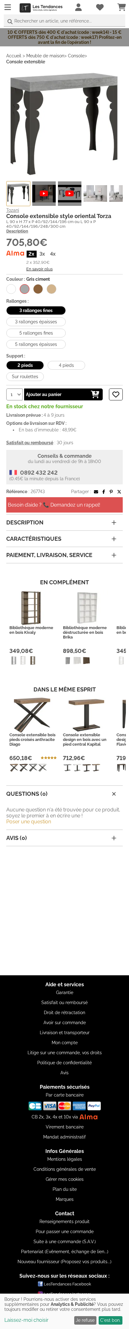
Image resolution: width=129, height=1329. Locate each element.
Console (76, 55)
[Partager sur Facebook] (103, 491)
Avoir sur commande (65, 1022)
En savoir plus (39, 268)
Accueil (13, 55)
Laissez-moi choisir (26, 1320)
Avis (64, 1072)
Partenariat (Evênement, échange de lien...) (64, 1251)
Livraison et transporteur (65, 1032)
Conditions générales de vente (65, 1169)
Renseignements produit (64, 1221)
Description (17, 231)
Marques (65, 1199)
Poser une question (28, 822)
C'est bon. (110, 1320)
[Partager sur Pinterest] (111, 491)
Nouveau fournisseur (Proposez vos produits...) (64, 1261)
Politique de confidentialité (64, 1062)
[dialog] (64, 1311)
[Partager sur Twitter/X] (119, 491)
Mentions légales (64, 1159)
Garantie (64, 992)
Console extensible (25, 61)
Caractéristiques (33, 538)
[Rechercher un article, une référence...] (10, 22)
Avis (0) (16, 838)
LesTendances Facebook (67, 1284)
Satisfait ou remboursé (64, 1002)
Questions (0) (27, 793)
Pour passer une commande (65, 1231)
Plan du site (65, 1189)
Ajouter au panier (43, 394)
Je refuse (85, 1320)
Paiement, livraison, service (49, 555)
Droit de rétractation (64, 1012)
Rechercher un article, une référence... (53, 20)
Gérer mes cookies (65, 1179)
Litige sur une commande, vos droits (65, 1052)
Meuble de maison (45, 55)
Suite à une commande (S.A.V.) (65, 1241)
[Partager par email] (96, 491)
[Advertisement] (64, 910)
